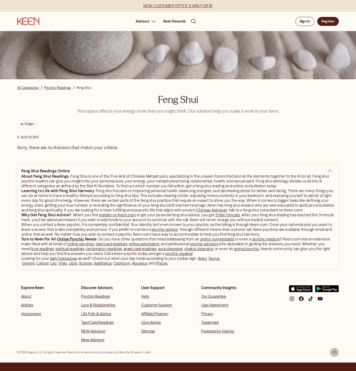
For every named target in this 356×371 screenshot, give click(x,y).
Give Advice (151, 322)
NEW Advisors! (93, 331)
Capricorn (121, 263)
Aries (202, 258)
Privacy (207, 313)
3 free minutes (227, 214)
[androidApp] (327, 290)
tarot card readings (111, 243)
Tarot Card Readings (97, 322)
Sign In (305, 21)
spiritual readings (69, 248)
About (26, 296)
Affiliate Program (154, 313)
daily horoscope (63, 258)
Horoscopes (31, 313)
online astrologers (144, 243)
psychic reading (178, 253)
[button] (330, 171)
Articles (27, 305)
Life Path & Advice (96, 313)
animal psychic (246, 248)
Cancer (42, 263)
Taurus (214, 258)
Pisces (161, 263)
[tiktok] (311, 300)
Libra (73, 263)
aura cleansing (170, 248)
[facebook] (301, 300)
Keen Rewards (174, 21)
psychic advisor (165, 229)
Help (145, 296)
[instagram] (292, 300)
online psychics (81, 243)
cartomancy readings (104, 248)
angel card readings (140, 248)
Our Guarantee (213, 296)
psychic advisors (204, 243)
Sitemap (148, 331)
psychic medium (266, 239)
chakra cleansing (198, 248)
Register (328, 21)
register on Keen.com (117, 214)
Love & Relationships (98, 305)
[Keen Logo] (28, 21)
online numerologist (217, 239)
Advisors (142, 21)
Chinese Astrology (211, 210)
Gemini (28, 263)
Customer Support (156, 305)
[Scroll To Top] (334, 352)
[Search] (193, 21)
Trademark (210, 322)
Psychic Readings (95, 296)
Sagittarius (103, 263)
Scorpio (85, 263)
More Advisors (92, 339)
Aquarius (139, 263)
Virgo (62, 263)
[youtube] (320, 300)
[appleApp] (301, 290)
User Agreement (214, 305)
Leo (53, 263)
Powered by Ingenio (217, 331)
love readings (42, 248)
